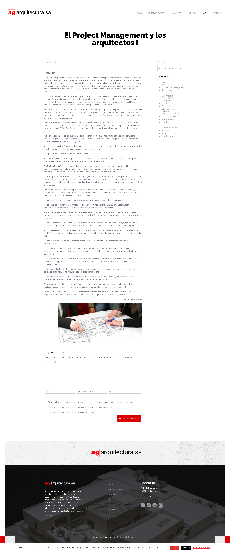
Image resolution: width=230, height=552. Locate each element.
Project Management (171, 128)
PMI (163, 125)
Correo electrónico (86, 391)
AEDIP (164, 82)
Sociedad (166, 130)
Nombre (49, 391)
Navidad (165, 122)
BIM (163, 93)
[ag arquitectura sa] (29, 13)
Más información (201, 547)
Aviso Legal (122, 537)
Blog (110, 504)
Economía (166, 103)
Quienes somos (115, 489)
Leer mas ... (49, 516)
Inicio (110, 484)
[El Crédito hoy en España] (7, 541)
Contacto (112, 509)
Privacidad (132, 537)
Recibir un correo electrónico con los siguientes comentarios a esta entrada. (81, 407)
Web (111, 391)
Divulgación (167, 101)
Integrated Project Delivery (169, 110)
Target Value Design (170, 133)
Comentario (50, 362)
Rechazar (186, 548)
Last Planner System (170, 114)
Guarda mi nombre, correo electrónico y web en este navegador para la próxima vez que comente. (91, 402)
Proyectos (112, 494)
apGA (164, 85)
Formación (166, 106)
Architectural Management (173, 87)
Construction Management (167, 97)
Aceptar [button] (174, 548)
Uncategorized (168, 136)
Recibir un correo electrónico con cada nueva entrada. (71, 412)
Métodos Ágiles (168, 119)
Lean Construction (170, 117)
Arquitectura (167, 90)
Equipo (111, 499)
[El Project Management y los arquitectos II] (222, 541)
